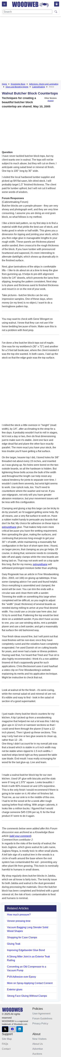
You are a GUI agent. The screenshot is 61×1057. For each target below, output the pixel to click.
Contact (6, 1049)
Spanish (51, 101)
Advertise (37, 1049)
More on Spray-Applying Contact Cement (30, 983)
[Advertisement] (30, 49)
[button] (5, 1029)
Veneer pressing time (18, 921)
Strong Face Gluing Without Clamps (27, 996)
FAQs (5, 1044)
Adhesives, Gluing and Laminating (43, 84)
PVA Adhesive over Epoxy (21, 976)
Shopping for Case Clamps (22, 937)
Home (4, 84)
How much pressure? (19, 914)
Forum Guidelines (42, 1018)
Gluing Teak (13, 943)
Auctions (37, 1053)
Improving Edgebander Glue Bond (26, 950)
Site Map (7, 1039)
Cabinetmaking (38, 87)
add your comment (20, 836)
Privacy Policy (40, 1023)
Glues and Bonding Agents (17, 87)
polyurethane (9, 527)
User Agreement (41, 1013)
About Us (37, 1044)
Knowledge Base (18, 84)
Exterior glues (14, 989)
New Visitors (39, 1039)
